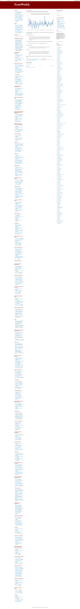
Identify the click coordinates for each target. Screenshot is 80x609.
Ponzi (58, 172)
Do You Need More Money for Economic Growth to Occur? (19, 406)
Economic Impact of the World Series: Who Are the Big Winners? (19, 493)
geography (58, 110)
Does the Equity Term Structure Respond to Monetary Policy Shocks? (19, 103)
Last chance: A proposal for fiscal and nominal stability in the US (19, 465)
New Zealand (59, 160)
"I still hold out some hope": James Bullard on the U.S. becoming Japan (60, 26)
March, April (16, 585)
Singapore (58, 190)
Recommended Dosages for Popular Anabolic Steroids (19, 81)
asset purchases (59, 53)
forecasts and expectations (60, 104)
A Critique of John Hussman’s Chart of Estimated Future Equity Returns (19, 570)
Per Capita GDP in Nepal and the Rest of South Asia (19, 254)
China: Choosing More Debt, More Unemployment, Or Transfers (19, 267)
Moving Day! (16, 403)
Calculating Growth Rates (18, 408)
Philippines (58, 169)
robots (58, 187)
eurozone (58, 94)
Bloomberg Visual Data (18, 261)
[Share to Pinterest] (45, 59)
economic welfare (59, 84)
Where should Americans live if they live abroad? (19, 377)
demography (59, 79)
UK (57, 210)
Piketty (58, 170)
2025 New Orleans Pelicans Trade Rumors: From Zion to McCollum (19, 499)
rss (56, 11)
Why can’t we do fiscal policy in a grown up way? (19, 305)
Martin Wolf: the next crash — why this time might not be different (19, 388)
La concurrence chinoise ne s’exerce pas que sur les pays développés (19, 206)
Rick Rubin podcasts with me (19, 125)
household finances (59, 125)
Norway (58, 163)
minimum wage (59, 154)
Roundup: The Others (18, 412)
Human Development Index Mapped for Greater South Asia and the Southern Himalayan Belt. (19, 257)
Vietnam (58, 218)
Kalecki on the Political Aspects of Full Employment (19, 559)
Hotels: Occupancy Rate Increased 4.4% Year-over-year (18, 521)
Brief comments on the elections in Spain (60, 27)
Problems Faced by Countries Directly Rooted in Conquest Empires (19, 252)
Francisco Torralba (58, 31)
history (58, 122)
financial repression (59, 100)
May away (16, 584)
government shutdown (60, 114)
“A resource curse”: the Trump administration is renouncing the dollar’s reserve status (19, 469)
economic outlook (59, 83)
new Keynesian (59, 159)
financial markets (32, 60)
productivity (58, 175)
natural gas (58, 157)
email (58, 11)
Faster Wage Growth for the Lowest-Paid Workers (18, 392)
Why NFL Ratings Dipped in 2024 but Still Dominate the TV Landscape (19, 490)
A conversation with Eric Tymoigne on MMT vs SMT (18, 561)
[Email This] (42, 59)
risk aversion (59, 186)
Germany (58, 111)
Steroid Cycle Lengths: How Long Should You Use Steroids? (18, 79)
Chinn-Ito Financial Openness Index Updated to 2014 (19, 335)
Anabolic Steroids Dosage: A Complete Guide (19, 83)
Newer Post (27, 65)
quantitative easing (59, 179)
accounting (58, 47)
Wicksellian (58, 222)
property (58, 177)
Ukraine (58, 211)
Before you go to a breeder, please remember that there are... (18, 233)
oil (57, 166)
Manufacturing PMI (59, 149)
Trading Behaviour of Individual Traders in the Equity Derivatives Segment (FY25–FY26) (19, 362)
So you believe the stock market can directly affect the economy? (19, 151)
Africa (58, 48)
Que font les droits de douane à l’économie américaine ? (19, 210)
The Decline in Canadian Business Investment (18, 14)
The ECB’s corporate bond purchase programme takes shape (18, 13)
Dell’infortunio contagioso (18, 220)
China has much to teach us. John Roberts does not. (19, 580)
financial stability (59, 101)
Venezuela (58, 216)
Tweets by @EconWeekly (59, 41)
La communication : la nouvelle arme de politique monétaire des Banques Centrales (19, 196)
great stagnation (59, 116)
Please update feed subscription (17, 155)
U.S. (57, 209)
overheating (58, 168)
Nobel (58, 162)
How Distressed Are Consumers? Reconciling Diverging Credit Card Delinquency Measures (18, 106)
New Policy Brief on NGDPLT (19, 550)
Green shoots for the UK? (18, 127)
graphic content (59, 115)
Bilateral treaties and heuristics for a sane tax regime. (19, 425)
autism (58, 55)
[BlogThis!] (43, 59)
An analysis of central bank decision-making (18, 25)
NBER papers (59, 158)
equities (29, 60)
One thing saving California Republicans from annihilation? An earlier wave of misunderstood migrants (19, 43)
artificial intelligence (59, 51)
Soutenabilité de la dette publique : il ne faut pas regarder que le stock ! (18, 203)
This (26, 32)
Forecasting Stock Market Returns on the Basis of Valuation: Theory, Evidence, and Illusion (19, 573)
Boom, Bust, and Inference (18, 530)
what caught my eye (59, 220)
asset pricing (59, 52)
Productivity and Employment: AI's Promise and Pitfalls (19, 119)
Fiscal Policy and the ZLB (18, 596)
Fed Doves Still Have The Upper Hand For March (18, 139)
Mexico (58, 153)
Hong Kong (58, 124)
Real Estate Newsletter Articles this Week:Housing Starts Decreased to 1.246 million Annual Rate (19, 524)
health (58, 121)
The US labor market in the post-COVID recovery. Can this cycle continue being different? (19, 454)
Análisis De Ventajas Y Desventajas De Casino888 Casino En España (18, 350)
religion (58, 182)
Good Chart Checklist (18, 308)
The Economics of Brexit (18, 326)
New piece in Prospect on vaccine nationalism (18, 281)
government (58, 113)
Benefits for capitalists (18, 435)
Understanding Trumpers (18, 288)
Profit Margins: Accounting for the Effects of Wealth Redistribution (19, 576)
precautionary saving (60, 174)
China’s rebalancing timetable (19, 270)
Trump (58, 208)
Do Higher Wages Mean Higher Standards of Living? (19, 398)
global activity (59, 112)
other (58, 167)
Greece (58, 117)
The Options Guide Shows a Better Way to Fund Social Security (19, 511)
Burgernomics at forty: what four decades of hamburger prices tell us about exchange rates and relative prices (19, 472)
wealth (58, 219)
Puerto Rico (58, 178)
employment (58, 91)
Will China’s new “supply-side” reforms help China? (19, 268)
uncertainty (58, 212)
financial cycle (59, 98)
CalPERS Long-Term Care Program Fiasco (18, 174)
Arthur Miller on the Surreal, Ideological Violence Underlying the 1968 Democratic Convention (19, 157)
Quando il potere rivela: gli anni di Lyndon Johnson (19, 217)
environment (58, 92)
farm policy (58, 96)
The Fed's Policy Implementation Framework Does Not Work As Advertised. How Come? (19, 483)
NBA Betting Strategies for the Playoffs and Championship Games (19, 496)
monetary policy (59, 155)
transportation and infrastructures (59, 207)
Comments (58, 15)
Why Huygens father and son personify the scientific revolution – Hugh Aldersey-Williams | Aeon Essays (19, 162)
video (58, 217)
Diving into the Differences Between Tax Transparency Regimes (18, 506)
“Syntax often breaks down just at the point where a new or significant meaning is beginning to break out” (19, 94)
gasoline (58, 108)
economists (58, 86)
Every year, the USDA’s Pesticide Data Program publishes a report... (18, 225)
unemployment (59, 213)
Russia (58, 188)
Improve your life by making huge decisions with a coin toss (18, 55)
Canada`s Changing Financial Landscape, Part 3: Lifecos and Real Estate (19, 17)
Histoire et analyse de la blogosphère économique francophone (18, 192)
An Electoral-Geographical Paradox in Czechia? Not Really (18, 250)
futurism (58, 107)
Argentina (58, 50)
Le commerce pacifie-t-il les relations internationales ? (18, 208)
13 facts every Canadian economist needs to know (18, 310)
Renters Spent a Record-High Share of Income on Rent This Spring (19, 72)
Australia (58, 54)
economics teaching (59, 85)
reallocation (58, 180)
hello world (16, 352)
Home (40, 65)
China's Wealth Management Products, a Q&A (19, 18)
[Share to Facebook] (44, 59)
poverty (58, 173)
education (58, 88)
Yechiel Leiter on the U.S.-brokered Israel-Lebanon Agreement (18, 243)
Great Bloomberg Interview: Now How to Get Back (18, 543)
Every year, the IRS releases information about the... (19, 228)
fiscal (58, 103)
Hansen (58, 119)
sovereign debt (59, 193)
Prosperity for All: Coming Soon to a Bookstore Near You (19, 145)
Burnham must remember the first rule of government (19, 385)
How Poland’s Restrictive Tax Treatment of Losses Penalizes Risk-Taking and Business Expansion (19, 508)
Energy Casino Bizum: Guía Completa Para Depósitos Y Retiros (18, 344)
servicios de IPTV (17, 36)
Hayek (58, 120)
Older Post (52, 65)
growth (58, 118)
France (58, 105)
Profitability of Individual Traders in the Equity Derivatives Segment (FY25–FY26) (19, 358)
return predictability (59, 185)
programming (59, 176)
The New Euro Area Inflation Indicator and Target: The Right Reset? (19, 30)
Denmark (58, 80)
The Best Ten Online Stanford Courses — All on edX (19, 541)
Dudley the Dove (17, 137)
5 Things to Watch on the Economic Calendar (18, 65)
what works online (59, 221)
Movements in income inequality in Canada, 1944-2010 (18, 313)
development (59, 81)
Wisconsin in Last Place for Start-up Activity (18, 332)
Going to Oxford (17, 599)
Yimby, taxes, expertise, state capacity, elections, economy (19, 582)
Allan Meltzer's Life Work (18, 548)
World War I (58, 223)
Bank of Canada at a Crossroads (18, 479)
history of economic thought (60, 123)
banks (58, 56)
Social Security (59, 192)
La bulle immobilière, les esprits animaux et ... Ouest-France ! (19, 193)
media (58, 152)
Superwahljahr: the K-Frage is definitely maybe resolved (19, 416)
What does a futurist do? (60, 19)
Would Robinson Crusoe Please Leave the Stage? (19, 144)
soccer (58, 191)
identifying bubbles (35, 51)
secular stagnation (59, 189)
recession (58, 181)
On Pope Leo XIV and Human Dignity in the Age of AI (19, 240)
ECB (57, 82)
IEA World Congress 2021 (18, 443)
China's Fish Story (17, 533)
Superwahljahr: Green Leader (19, 414)
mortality (58, 156)
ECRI (58, 87)
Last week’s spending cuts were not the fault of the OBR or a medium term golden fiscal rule (19, 302)
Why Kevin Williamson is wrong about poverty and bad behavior (19, 372)
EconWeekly (22, 4)
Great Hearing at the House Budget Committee (18, 539)
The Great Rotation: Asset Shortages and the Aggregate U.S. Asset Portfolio (19, 568)
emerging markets (59, 90)
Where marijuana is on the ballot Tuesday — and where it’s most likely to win (19, 47)
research (58, 183)
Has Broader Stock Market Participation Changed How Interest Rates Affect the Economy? (18, 100)
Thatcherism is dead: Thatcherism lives (18, 434)
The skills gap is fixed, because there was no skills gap (19, 40)
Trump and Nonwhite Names (19, 528)
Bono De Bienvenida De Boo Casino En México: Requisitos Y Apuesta (19, 347)
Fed (57, 97)
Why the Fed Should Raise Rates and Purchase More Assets (18, 148)
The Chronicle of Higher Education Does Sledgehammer (18, 449)
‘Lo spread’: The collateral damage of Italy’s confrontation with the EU (19, 32)
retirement (58, 184)
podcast (58, 171)
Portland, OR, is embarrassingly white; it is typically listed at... (19, 230)
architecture (58, 49)
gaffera (41, 607)
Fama (58, 95)
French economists (59, 106)
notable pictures (59, 164)
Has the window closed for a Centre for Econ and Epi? (19, 283)
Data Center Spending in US (19, 91)
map (57, 150)
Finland (58, 102)
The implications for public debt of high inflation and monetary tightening (19, 27)
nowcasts (58, 165)
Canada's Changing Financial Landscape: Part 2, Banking (19, 20)
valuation (58, 215)
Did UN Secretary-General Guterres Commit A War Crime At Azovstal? (19, 172)
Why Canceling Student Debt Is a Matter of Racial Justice (19, 169)
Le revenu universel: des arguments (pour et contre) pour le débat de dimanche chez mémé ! (18, 189)
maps (58, 151)
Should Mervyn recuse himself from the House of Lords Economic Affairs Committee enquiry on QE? (19, 279)
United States (59, 214)
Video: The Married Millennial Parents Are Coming (19, 66)
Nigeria (58, 161)
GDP (57, 109)
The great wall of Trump (18, 60)
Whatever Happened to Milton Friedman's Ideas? (19, 485)
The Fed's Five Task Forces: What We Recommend (19, 116)
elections (58, 89)
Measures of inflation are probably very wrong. (18, 423)
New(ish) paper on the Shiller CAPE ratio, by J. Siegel (61, 21)
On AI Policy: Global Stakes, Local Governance (18, 238)
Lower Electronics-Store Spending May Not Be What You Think (18, 69)
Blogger (47, 607)
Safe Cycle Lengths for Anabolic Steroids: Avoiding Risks (19, 76)
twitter (60, 11)
